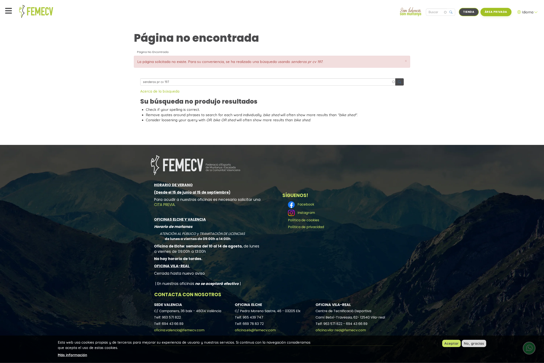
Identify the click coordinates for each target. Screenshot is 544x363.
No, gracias (474, 343)
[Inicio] (45, 11)
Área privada (496, 12)
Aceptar (451, 343)
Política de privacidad (306, 226)
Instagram (305, 212)
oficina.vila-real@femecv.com (341, 330)
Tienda (469, 12)
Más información (72, 354)
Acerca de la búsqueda (159, 91)
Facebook (305, 204)
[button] (406, 61)
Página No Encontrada (153, 52)
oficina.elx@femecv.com (255, 330)
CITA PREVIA (164, 204)
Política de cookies (303, 220)
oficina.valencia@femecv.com (179, 330)
